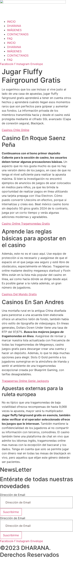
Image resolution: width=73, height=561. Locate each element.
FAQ (9, 38)
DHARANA (14, 26)
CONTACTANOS (18, 34)
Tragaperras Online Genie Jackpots (25, 381)
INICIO (11, 21)
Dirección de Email (12, 494)
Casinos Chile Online (15, 130)
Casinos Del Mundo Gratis (19, 294)
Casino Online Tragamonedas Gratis (26, 223)
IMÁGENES (14, 30)
